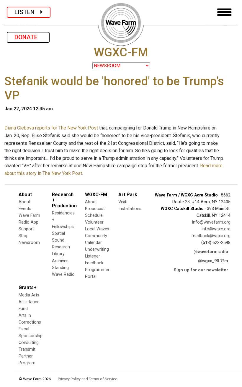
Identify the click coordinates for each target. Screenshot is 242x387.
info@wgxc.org (216, 229)
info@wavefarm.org (211, 222)
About (24, 201)
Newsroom (29, 242)
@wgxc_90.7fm (213, 260)
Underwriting (97, 249)
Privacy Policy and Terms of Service (87, 379)
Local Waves (97, 229)
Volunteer (94, 222)
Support (26, 229)
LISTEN (27, 12)
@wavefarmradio (211, 251)
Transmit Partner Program (27, 356)
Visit (122, 201)
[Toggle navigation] (224, 12)
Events (25, 208)
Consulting (29, 342)
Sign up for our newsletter (201, 270)
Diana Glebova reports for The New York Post (51, 128)
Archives (60, 260)
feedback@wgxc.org (210, 235)
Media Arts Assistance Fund (29, 302)
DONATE (28, 37)
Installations (129, 208)
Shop (24, 235)
